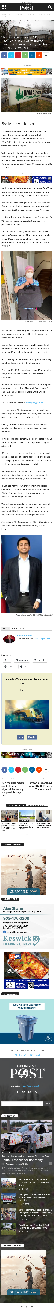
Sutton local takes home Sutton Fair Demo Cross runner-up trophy (26, 1158)
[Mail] (30, 1092)
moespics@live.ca (34, 403)
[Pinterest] (18, 55)
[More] (46, 55)
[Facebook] (5, 55)
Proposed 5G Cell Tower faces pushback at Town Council (26, 826)
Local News (19, 14)
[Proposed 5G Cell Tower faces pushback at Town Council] (27, 816)
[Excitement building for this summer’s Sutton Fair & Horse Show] (9, 1183)
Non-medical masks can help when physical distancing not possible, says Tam (13, 789)
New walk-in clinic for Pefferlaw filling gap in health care (44, 825)
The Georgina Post (42, 639)
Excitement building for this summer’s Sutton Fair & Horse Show (34, 1182)
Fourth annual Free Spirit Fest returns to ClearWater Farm (34, 1226)
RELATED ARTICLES (16, 805)
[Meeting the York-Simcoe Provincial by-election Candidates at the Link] (10, 816)
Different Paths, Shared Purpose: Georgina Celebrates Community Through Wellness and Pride (35, 1212)
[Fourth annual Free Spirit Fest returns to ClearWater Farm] (9, 1229)
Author (6, 628)
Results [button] (31, 737)
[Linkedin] (32, 55)
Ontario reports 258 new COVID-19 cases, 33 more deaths (40, 786)
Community (6, 1152)
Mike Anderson (24, 635)
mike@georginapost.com (32, 1086)
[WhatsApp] (25, 55)
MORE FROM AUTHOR (37, 805)
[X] (11, 55)
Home (4, 14)
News (11, 14)
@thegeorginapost (27, 1054)
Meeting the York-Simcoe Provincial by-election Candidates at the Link (9, 827)
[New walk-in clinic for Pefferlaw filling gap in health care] (44, 816)
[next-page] (28, 835)
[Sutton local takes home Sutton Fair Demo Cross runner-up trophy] (27, 1136)
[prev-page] (25, 835)
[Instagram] (24, 1092)
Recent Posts (18, 628)
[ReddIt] (39, 55)
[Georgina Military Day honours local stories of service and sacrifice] (9, 1198)
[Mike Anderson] (9, 639)
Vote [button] (21, 737)
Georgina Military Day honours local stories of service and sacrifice (34, 1197)
